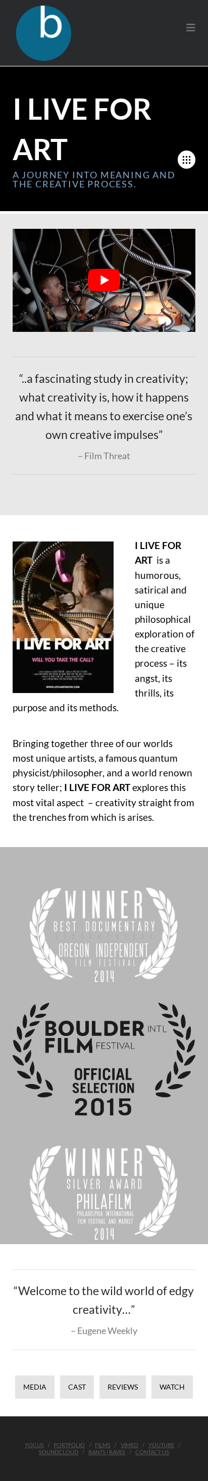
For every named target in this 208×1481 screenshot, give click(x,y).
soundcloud (58, 1452)
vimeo (129, 1445)
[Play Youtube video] (104, 280)
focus (34, 1445)
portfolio (69, 1445)
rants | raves (106, 1452)
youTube (161, 1445)
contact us (152, 1452)
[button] (190, 27)
